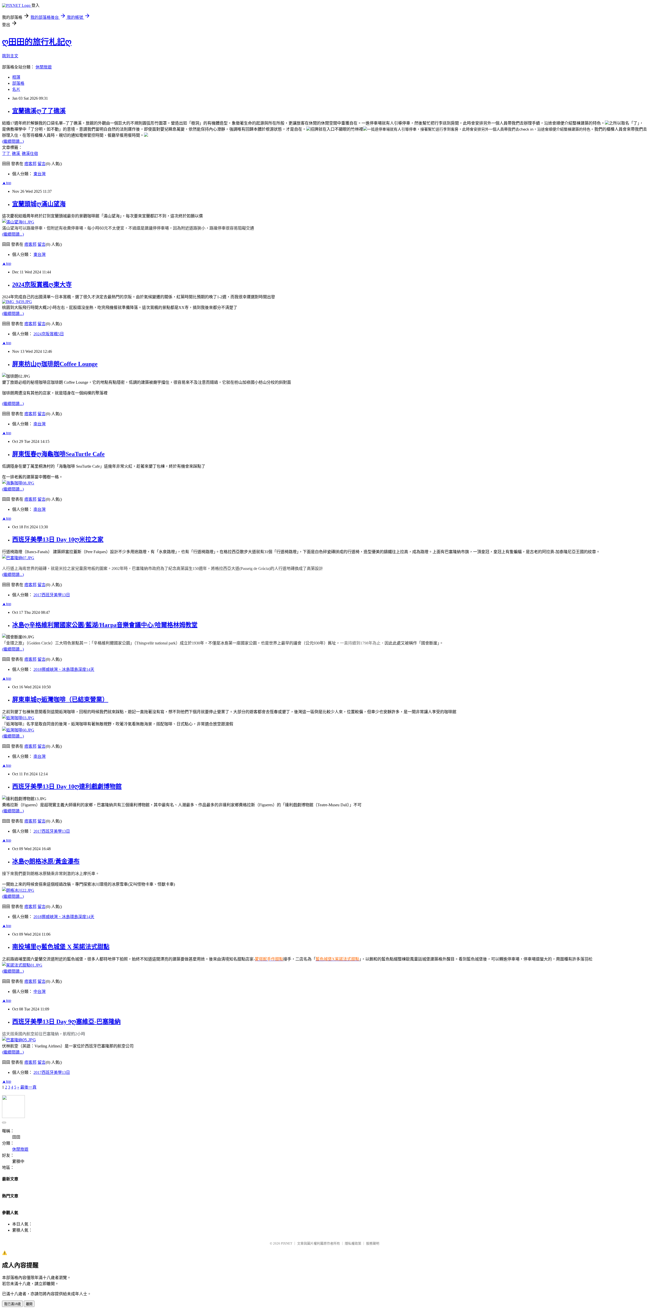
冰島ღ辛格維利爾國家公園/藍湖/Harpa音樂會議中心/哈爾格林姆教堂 (104, 625)
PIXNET (286, 1243)
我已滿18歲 (12, 1304)
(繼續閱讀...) (13, 141)
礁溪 (16, 153)
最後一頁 (28, 1087)
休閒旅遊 (43, 67)
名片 (16, 89)
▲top (6, 183)
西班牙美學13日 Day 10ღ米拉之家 (57, 539)
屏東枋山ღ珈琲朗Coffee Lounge (55, 364)
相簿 (16, 77)
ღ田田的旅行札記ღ (36, 41)
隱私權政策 (353, 1243)
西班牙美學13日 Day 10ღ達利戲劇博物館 (67, 786)
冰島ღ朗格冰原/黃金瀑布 (46, 861)
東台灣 (39, 174)
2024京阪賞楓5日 (48, 334)
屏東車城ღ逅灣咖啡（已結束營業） (60, 699)
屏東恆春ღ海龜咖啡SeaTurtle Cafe (58, 454)
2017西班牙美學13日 (51, 595)
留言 (42, 164)
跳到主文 (10, 56)
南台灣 (39, 424)
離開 (29, 1304)
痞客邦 (30, 164)
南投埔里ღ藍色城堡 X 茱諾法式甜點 (61, 946)
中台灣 (39, 991)
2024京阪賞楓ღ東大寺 (42, 284)
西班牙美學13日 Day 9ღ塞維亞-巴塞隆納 (66, 1021)
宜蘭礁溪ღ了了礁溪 (39, 111)
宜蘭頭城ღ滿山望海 (39, 204)
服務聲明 (372, 1243)
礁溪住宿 (30, 153)
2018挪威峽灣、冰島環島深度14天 (63, 669)
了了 (6, 153)
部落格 (18, 83)
